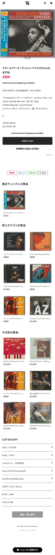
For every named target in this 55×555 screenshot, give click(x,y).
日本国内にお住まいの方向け (27, 148)
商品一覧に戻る (27, 514)
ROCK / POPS (8, 455)
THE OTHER (7, 502)
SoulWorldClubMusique (13, 479)
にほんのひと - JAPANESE (13, 463)
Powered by (24, 530)
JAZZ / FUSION (9, 447)
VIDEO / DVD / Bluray (12, 487)
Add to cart (27, 141)
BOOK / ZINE (8, 494)
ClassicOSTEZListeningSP (14, 471)
